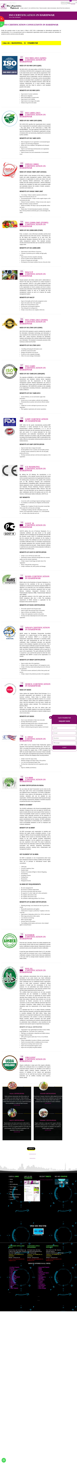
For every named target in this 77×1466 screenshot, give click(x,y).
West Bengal (42, 1288)
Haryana (12, 1273)
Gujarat (41, 1271)
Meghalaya (13, 1278)
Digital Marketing (25, 15)
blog (11, 1191)
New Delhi (41, 1280)
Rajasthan (13, 1282)
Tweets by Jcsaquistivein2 (46, 1179)
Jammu (12, 1274)
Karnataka (13, 1275)
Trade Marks (43, 8)
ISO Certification (34, 8)
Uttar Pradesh (14, 1288)
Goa (11, 1271)
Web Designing (51, 8)
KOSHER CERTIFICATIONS (48, 1093)
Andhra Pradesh (14, 1267)
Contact (34, 15)
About (26, 8)
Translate (72, 3)
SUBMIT (64, 747)
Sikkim (41, 1282)
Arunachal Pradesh (44, 1267)
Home (22, 8)
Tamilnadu (13, 1284)
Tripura (12, 1285)
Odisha (12, 1281)
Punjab (41, 1281)
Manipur (41, 1278)
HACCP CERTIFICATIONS (16, 1120)
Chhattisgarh (13, 1270)
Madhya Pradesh (15, 1277)
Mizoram (12, 1280)
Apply (31, 1149)
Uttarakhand (42, 1285)
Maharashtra (42, 1277)
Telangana (42, 1284)
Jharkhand (42, 1274)
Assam (12, 1268)
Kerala (40, 1275)
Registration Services (63, 8)
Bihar (40, 1268)
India (11, 1286)
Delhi (40, 1270)
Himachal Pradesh (44, 1273)
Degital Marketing (14, 1197)
